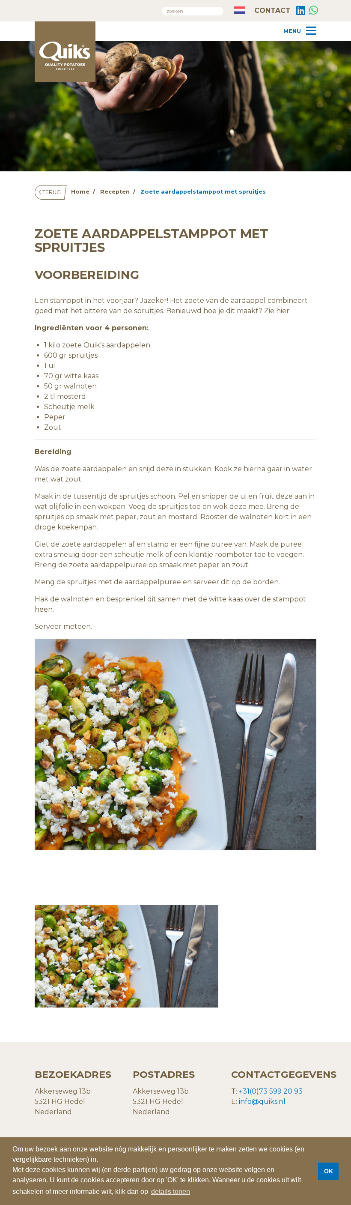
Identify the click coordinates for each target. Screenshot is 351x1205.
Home (80, 191)
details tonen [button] (170, 1191)
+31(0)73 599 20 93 (271, 1091)
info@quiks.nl (262, 1101)
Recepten (115, 191)
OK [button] (328, 1171)
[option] (126, 956)
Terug (51, 192)
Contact (271, 10)
